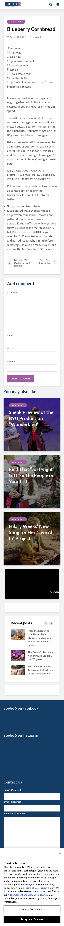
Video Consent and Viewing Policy (25, 894)
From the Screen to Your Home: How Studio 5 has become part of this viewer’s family (40, 638)
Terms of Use (31, 887)
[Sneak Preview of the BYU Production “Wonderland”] (32, 424)
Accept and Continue (32, 919)
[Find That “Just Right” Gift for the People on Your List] (32, 481)
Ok (60, 852)
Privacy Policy (47, 887)
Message (14, 813)
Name (10, 335)
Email (10, 348)
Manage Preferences (32, 909)
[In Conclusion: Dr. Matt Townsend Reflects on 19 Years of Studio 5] (18, 669)
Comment (12, 292)
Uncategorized (16, 21)
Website (11, 362)
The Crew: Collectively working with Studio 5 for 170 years (40, 656)
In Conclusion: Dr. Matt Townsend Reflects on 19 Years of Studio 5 (40, 670)
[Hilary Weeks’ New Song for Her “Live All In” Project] (32, 538)
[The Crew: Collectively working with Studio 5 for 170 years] (18, 655)
